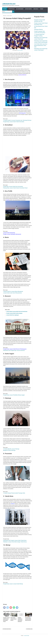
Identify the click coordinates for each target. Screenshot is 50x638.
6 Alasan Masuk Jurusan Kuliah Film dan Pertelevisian (16, 311)
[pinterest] (11, 607)
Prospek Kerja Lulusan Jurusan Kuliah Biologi (13, 583)
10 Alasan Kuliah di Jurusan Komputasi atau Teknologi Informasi (17, 120)
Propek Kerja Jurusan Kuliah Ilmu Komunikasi (13, 186)
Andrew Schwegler (20, 50)
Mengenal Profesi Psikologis (9, 450)
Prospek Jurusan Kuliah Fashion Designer (14, 313)
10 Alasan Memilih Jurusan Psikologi (11, 449)
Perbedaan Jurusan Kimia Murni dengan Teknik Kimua (15, 541)
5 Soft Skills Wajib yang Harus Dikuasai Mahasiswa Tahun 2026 (40, 45)
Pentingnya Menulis (38, 29)
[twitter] (7, 607)
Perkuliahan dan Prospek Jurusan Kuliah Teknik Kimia (14, 540)
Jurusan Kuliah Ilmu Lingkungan (12, 315)
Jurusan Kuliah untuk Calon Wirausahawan (12, 292)
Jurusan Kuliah (8, 4)
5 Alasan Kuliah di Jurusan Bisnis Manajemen (13, 291)
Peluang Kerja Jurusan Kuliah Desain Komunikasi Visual (15, 187)
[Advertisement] (17, 145)
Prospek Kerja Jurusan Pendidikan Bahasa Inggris (14, 395)
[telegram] (17, 607)
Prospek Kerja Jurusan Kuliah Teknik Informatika (13, 121)
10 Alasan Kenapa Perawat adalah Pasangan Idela (14, 493)
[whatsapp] (14, 607)
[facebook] (4, 607)
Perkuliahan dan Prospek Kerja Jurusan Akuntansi (14, 350)
